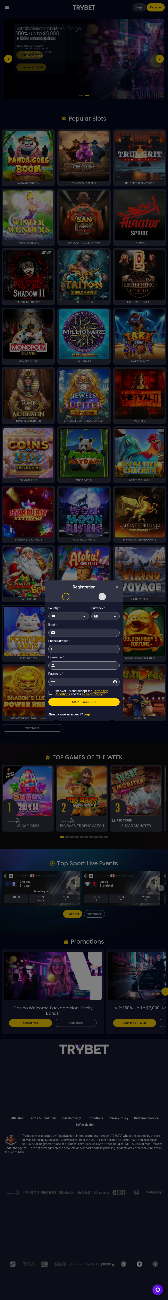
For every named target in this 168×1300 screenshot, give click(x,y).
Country (54, 608)
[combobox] (69, 616)
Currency (98, 608)
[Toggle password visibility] (114, 681)
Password (55, 673)
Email (53, 624)
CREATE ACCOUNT (84, 702)
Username (56, 657)
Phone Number (59, 641)
